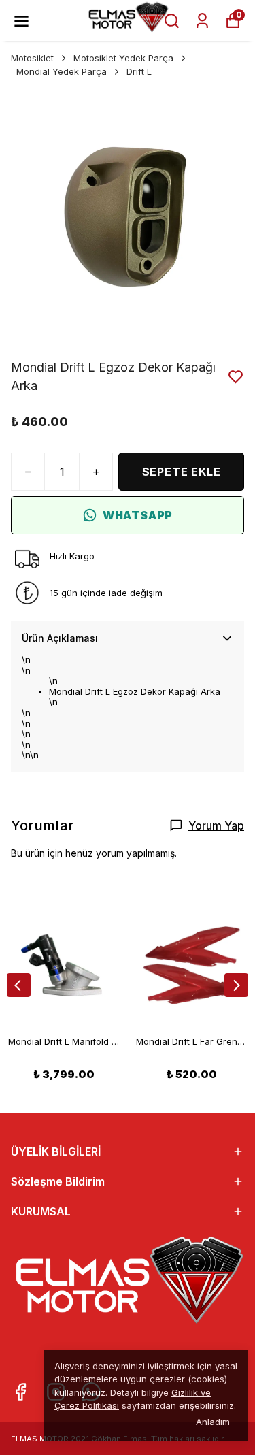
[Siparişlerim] (202, 20)
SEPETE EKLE (181, 471)
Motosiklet (32, 57)
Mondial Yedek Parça (61, 71)
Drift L (139, 71)
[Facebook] (20, 1391)
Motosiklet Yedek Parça (123, 57)
